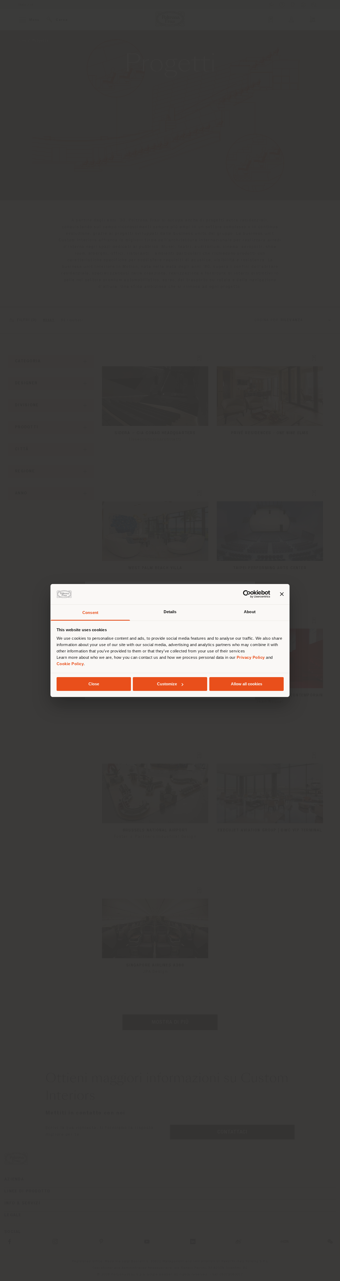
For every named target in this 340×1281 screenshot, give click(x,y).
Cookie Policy (70, 663)
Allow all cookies (246, 684)
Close (93, 684)
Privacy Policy (251, 657)
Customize (167, 684)
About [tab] (250, 611)
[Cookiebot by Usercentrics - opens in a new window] (247, 594)
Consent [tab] (90, 612)
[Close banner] (282, 594)
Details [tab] (170, 611)
